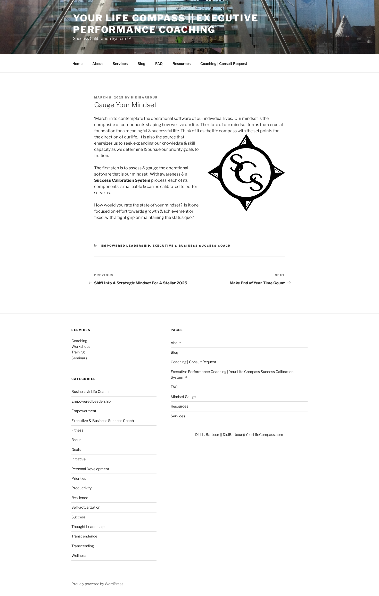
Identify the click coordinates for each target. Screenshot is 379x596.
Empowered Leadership (125, 245)
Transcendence (84, 536)
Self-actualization (85, 507)
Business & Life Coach (90, 391)
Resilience (79, 497)
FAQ (159, 63)
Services (120, 63)
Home (77, 63)
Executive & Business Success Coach (192, 245)
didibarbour (144, 97)
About (97, 63)
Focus (76, 439)
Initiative (78, 459)
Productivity (81, 488)
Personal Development (90, 469)
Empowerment (83, 411)
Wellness (78, 555)
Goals (76, 449)
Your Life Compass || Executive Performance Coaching (165, 23)
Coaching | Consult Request (223, 63)
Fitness (77, 430)
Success (78, 517)
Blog (141, 63)
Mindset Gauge (183, 396)
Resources (181, 63)
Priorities (78, 478)
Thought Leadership (87, 526)
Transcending (82, 546)
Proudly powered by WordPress (97, 584)
